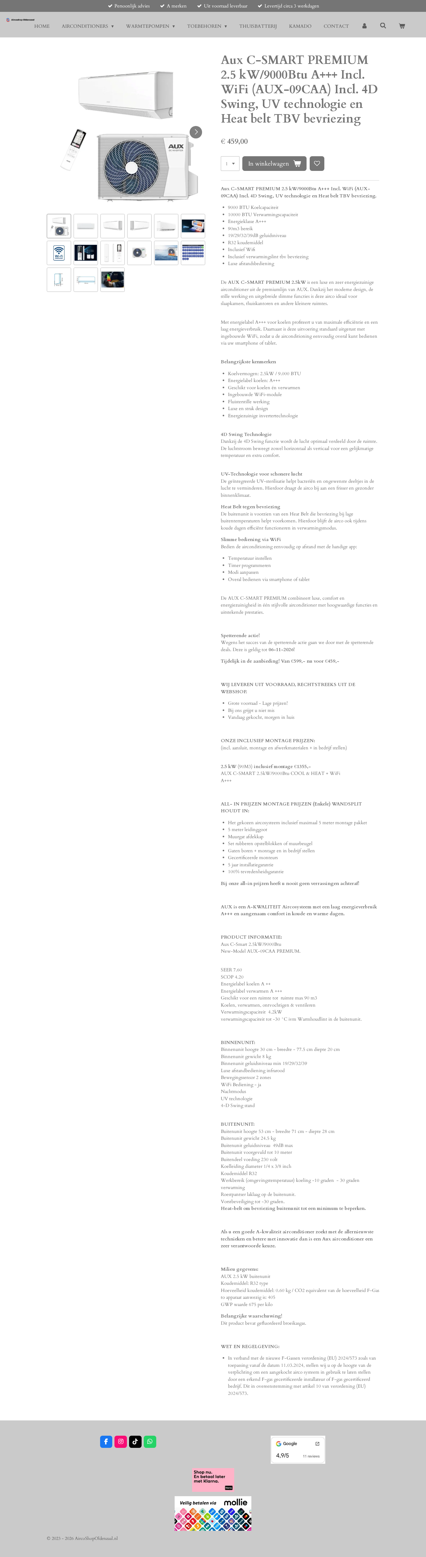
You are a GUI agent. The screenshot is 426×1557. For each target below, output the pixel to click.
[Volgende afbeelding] (196, 132)
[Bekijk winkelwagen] (402, 26)
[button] (59, 226)
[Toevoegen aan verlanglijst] (317, 163)
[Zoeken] (383, 26)
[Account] (364, 26)
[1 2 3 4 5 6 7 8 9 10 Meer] (230, 163)
